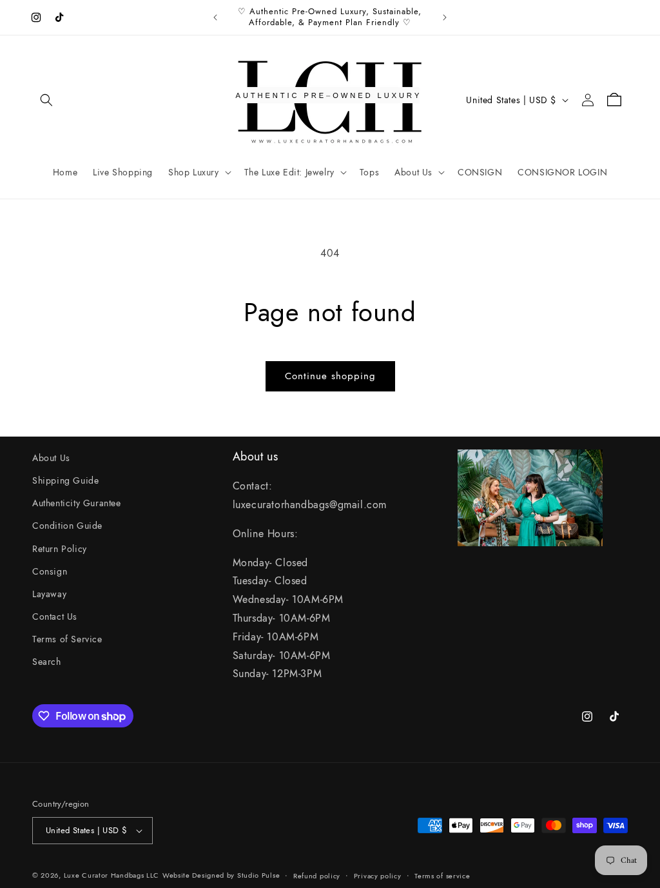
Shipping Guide (65, 480)
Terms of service (442, 876)
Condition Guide (67, 525)
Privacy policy (378, 876)
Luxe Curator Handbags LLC (112, 875)
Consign (49, 571)
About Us (51, 457)
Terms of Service (67, 639)
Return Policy (59, 548)
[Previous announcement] (215, 17)
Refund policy (316, 876)
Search (46, 661)
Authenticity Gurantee (76, 503)
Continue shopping (330, 376)
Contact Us (54, 616)
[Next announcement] (445, 17)
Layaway (49, 593)
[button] (46, 100)
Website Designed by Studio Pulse (221, 875)
